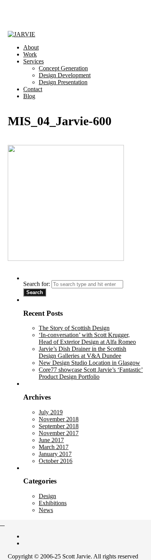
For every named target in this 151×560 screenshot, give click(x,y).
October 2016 (55, 461)
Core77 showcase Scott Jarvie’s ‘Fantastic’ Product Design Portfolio (91, 373)
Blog (29, 96)
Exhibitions (53, 503)
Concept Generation (63, 68)
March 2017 (54, 447)
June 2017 (51, 440)
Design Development (65, 75)
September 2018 (59, 426)
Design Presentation (63, 82)
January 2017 (55, 454)
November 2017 (59, 433)
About (31, 47)
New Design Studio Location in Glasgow (89, 362)
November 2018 (59, 419)
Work (30, 54)
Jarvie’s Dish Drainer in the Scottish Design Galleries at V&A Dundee (82, 352)
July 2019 (51, 412)
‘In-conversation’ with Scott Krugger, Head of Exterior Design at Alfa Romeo (87, 338)
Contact (32, 89)
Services (33, 61)
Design (47, 496)
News (46, 510)
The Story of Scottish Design (74, 328)
